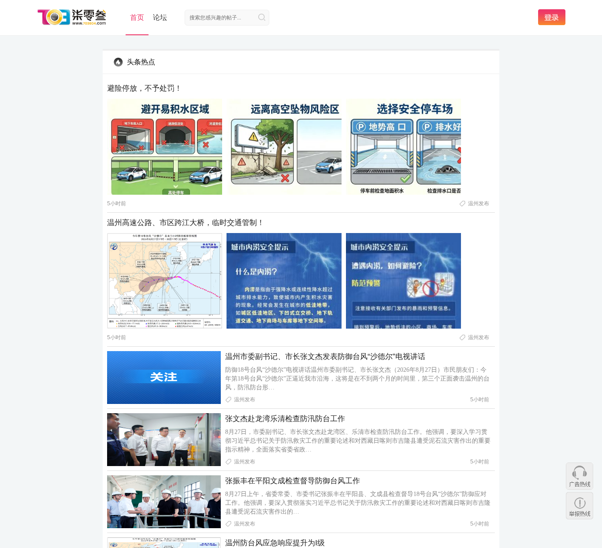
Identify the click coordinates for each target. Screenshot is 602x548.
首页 (137, 17)
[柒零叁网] (72, 17)
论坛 (160, 17)
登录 (551, 17)
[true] (261, 17)
